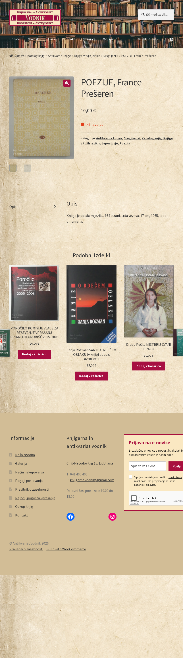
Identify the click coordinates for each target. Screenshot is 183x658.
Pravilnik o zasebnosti (32, 489)
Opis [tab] (12, 206)
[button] (67, 83)
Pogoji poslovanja (29, 480)
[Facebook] (71, 517)
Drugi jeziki (111, 56)
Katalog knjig (36, 56)
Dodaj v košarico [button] (34, 354)
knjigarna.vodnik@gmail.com (92, 480)
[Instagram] (112, 517)
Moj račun (110, 39)
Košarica (89, 39)
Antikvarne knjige (59, 56)
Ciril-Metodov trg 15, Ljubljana (90, 463)
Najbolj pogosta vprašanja (35, 498)
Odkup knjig (24, 506)
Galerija (21, 463)
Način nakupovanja (29, 472)
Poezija (124, 143)
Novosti (33, 39)
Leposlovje (110, 143)
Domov (14, 39)
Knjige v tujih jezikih (87, 56)
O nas (51, 39)
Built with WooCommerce (66, 549)
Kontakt (68, 39)
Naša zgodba (25, 454)
